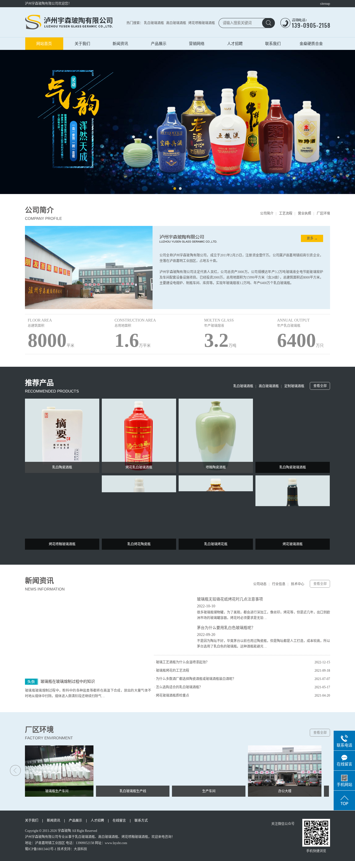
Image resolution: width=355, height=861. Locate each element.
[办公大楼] (278, 771)
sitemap (325, 4)
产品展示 (158, 43)
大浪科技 (80, 849)
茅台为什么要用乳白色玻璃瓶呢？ (226, 628)
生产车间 (202, 791)
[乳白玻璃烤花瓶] (216, 512)
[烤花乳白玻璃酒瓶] (139, 435)
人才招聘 (235, 43)
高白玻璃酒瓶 (176, 23)
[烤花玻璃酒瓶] (292, 512)
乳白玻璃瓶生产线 (126, 791)
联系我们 (273, 43)
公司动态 (260, 584)
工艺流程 (285, 213)
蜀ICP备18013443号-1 (40, 849)
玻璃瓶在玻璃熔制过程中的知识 (67, 681)
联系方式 (141, 820)
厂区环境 (323, 213)
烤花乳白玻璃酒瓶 (139, 467)
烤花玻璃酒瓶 (293, 544)
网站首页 (44, 43)
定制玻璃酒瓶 (294, 386)
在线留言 (119, 820)
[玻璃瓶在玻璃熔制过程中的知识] (88, 635)
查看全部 (320, 386)
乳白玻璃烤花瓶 (215, 544)
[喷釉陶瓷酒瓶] (216, 435)
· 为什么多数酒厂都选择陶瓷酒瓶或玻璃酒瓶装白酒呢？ (195, 679)
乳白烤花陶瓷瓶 (139, 544)
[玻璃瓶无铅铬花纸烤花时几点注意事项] (173, 608)
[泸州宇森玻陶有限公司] (69, 22)
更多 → (312, 238)
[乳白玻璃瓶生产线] (126, 771)
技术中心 (297, 584)
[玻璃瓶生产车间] (50, 771)
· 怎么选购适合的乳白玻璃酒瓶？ (178, 687)
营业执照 (304, 213)
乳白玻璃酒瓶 (154, 23)
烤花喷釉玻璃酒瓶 (201, 23)
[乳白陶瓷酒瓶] (62, 435)
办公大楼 (278, 791)
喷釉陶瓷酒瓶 (216, 467)
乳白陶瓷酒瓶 (62, 467)
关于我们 (82, 43)
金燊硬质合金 (311, 43)
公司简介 (266, 213)
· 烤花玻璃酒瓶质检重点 (171, 695)
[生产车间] (202, 771)
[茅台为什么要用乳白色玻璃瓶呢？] (173, 637)
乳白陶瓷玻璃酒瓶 (292, 467)
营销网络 (196, 43)
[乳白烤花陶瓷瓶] (139, 512)
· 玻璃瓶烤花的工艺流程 (171, 671)
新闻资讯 (120, 43)
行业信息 (278, 584)
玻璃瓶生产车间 (50, 791)
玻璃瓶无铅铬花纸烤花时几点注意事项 (230, 599)
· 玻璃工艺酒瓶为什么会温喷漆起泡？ (181, 662)
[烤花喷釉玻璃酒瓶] (62, 512)
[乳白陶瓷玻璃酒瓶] (292, 435)
